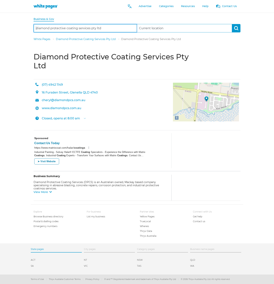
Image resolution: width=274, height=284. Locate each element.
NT (85, 259)
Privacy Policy (92, 279)
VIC (86, 265)
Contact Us (229, 6)
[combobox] (85, 28)
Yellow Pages (147, 216)
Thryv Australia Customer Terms (65, 279)
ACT (33, 259)
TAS (139, 265)
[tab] (45, 19)
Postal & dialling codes (46, 221)
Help (205, 6)
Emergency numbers (45, 226)
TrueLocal (145, 221)
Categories (166, 6)
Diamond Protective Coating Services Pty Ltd (86, 39)
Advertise (145, 6)
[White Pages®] (46, 6)
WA (192, 265)
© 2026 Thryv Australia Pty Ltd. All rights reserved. (205, 279)
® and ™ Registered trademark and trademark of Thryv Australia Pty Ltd (140, 279)
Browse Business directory (48, 216)
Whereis (144, 226)
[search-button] (236, 28)
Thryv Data (146, 231)
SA (32, 265)
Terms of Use (38, 279)
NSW (140, 259)
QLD (192, 259)
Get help (197, 216)
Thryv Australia (148, 235)
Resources (188, 6)
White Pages (42, 39)
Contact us (199, 221)
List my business (96, 216)
